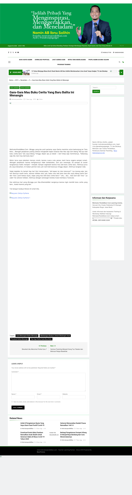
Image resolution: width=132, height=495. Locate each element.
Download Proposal (42, 59)
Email (39, 394)
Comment (15, 372)
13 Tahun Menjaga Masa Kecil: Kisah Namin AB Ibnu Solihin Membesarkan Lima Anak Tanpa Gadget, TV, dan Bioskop (79, 46)
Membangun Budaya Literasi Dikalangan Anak (55, 335)
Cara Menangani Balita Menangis (27, 335)
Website (65, 394)
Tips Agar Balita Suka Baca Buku (41, 339)
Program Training (63, 64)
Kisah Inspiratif (14, 87)
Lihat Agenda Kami (58, 59)
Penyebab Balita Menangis (19, 339)
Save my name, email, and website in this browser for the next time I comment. (37, 402)
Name (13, 394)
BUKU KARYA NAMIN (25, 59)
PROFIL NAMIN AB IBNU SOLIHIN (98, 59)
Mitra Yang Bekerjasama (77, 59)
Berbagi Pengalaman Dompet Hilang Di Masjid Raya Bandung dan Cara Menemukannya (73, 435)
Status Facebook (25, 87)
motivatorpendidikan (16, 99)
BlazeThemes (41, 452)
